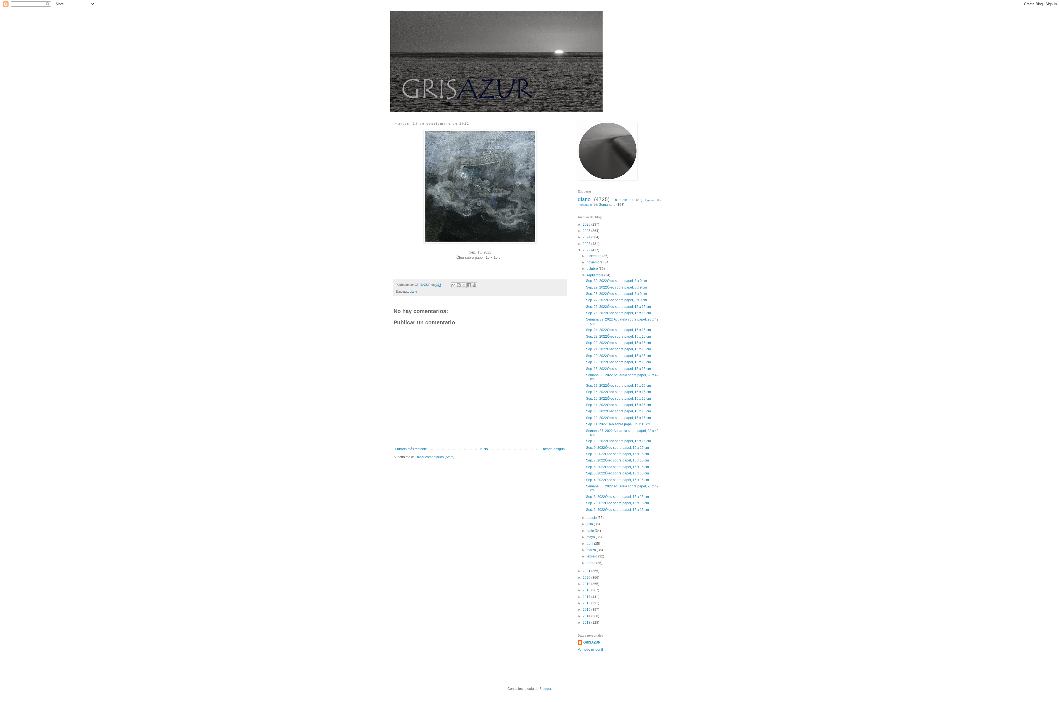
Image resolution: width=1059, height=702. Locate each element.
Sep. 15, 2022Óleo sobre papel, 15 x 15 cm (619, 399)
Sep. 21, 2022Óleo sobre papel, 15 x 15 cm (619, 349)
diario (413, 291)
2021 (587, 571)
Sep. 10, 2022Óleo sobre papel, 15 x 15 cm (619, 441)
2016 (587, 603)
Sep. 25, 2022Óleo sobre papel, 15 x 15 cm (619, 313)
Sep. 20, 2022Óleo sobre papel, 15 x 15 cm (619, 356)
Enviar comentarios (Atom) (434, 457)
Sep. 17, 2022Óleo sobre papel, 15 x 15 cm (618, 386)
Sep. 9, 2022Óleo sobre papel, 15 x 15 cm (618, 448)
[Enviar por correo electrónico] (453, 285)
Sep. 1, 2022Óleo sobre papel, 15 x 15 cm (618, 510)
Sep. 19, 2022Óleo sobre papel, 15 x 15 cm (619, 362)
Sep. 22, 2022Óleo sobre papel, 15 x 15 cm (619, 343)
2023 (587, 244)
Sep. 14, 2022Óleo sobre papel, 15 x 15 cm (619, 405)
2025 (587, 231)
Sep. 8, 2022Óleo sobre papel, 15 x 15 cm (618, 454)
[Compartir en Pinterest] (474, 285)
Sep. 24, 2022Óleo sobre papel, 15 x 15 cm (619, 330)
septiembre (595, 275)
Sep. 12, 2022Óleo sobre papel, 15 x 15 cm (619, 418)
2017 (587, 597)
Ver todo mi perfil (590, 650)
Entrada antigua (553, 449)
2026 (587, 224)
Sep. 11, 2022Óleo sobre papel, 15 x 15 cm (618, 424)
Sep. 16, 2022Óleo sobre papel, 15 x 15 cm (619, 392)
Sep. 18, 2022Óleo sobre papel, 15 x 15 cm (619, 369)
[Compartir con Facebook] (469, 285)
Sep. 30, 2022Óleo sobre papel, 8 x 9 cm (617, 281)
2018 (587, 590)
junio (591, 531)
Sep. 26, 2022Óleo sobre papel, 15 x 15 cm (619, 307)
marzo (592, 550)
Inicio (484, 449)
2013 (587, 622)
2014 (587, 616)
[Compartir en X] (464, 285)
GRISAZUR (592, 642)
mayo (591, 537)
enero (591, 563)
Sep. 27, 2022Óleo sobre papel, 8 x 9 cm (617, 300)
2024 (587, 237)
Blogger (545, 689)
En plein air (623, 200)
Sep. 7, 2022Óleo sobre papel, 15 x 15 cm (618, 460)
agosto (592, 518)
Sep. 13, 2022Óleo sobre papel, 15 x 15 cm (619, 411)
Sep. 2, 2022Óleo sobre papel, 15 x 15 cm (618, 503)
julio (590, 524)
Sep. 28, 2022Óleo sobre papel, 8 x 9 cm (617, 294)
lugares (649, 200)
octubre (593, 269)
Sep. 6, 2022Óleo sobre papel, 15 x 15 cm (618, 467)
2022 (587, 250)
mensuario (585, 204)
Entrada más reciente (411, 449)
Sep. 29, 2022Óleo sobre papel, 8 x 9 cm (617, 287)
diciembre (594, 256)
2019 (587, 584)
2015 (587, 610)
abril (590, 544)
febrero (592, 556)
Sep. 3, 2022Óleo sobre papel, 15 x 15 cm (618, 497)
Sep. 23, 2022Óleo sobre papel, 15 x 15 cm (619, 336)
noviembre (595, 262)
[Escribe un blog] (458, 285)
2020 (587, 578)
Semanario (607, 205)
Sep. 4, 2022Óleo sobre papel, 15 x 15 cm (618, 480)
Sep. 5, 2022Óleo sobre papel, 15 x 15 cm (618, 473)
